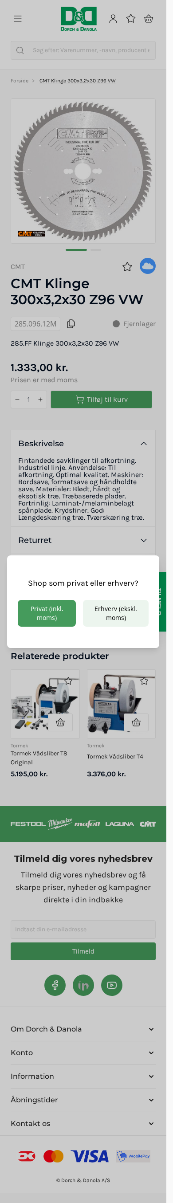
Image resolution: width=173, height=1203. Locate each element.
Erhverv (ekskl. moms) (115, 613)
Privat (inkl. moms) (47, 613)
